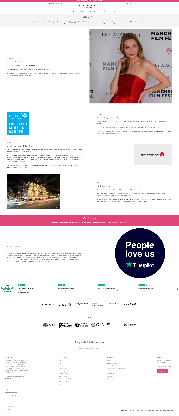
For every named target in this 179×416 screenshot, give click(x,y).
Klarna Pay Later (63, 371)
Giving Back (110, 376)
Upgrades (103, 12)
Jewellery (96, 12)
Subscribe (162, 371)
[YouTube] (15, 395)
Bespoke (89, 12)
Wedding (82, 12)
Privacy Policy (63, 381)
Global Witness (11, 155)
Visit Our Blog (110, 365)
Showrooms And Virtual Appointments (116, 368)
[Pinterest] (12, 395)
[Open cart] (130, 3)
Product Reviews (111, 373)
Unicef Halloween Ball (125, 199)
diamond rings (72, 21)
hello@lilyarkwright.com (11, 391)
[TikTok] (19, 395)
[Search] (128, 3)
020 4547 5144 (14, 386)
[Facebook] (5, 395)
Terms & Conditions (64, 376)
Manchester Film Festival (32, 65)
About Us (109, 360)
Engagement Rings (64, 12)
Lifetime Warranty (63, 373)
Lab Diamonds (74, 12)
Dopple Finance (63, 368)
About (110, 12)
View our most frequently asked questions (89, 348)
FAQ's (60, 363)
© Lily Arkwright (9, 409)
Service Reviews (111, 371)
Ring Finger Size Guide (65, 379)
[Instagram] (8, 395)
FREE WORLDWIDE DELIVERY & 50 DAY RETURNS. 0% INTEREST (89, 0)
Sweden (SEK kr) (9, 406)
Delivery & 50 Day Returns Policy (68, 365)
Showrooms (116, 12)
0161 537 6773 (51, 3)
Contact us (62, 360)
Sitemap (61, 384)
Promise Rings (111, 379)
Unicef (156, 131)
